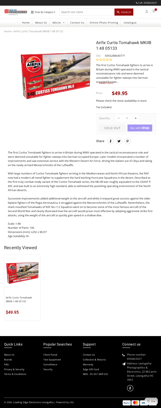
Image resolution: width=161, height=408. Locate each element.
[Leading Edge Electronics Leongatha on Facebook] (130, 388)
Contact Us (77, 22)
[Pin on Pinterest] (127, 141)
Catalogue (130, 22)
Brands (8, 359)
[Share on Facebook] (110, 141)
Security (48, 369)
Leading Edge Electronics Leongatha (33, 402)
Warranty (88, 364)
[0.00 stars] (104, 59)
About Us (41, 22)
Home (26, 22)
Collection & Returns (94, 359)
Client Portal (50, 354)
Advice (57, 22)
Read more (106, 83)
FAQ (6, 364)
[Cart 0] (153, 12)
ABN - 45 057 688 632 (95, 374)
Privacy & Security (14, 369)
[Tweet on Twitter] (119, 141)
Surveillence (50, 364)
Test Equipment (52, 359)
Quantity (104, 118)
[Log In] (146, 12)
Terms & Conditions (15, 374)
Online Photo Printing (104, 22)
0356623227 (134, 358)
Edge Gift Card (91, 369)
